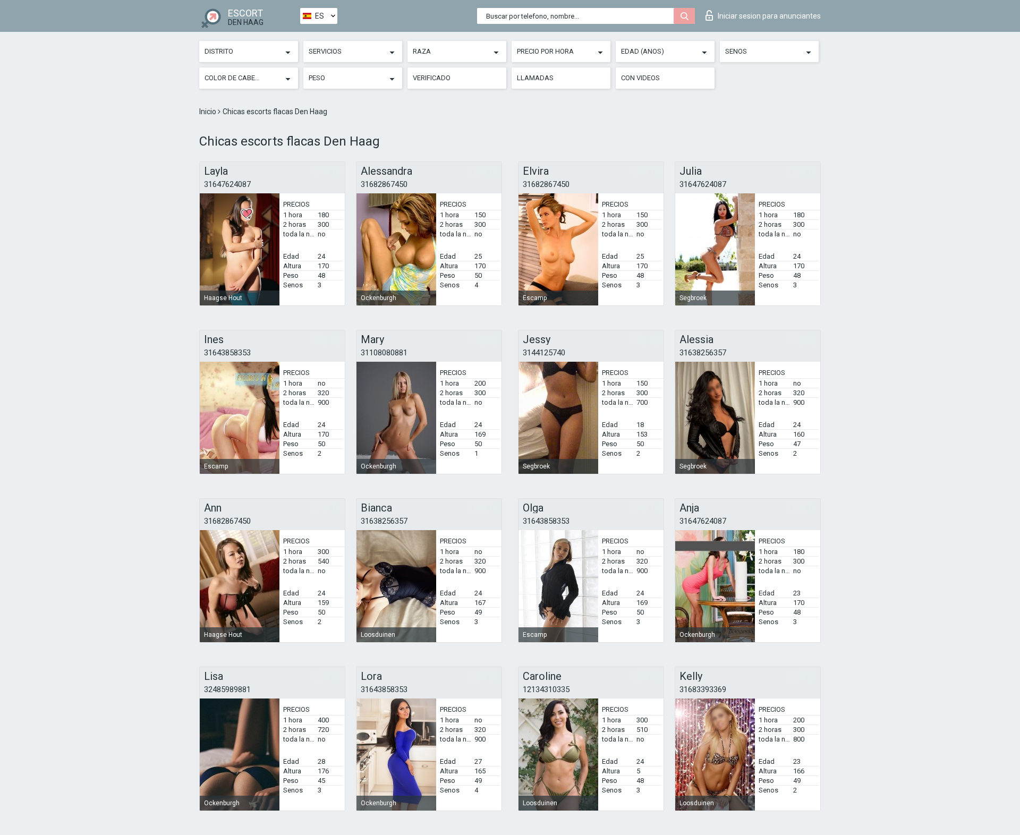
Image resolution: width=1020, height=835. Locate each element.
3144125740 (544, 352)
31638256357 (702, 352)
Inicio (208, 111)
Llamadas (535, 78)
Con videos (640, 78)
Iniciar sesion (769, 16)
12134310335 (546, 689)
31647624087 (227, 184)
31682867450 (384, 184)
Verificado (431, 78)
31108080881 (384, 352)
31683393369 (702, 689)
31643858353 (227, 352)
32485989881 (227, 689)
